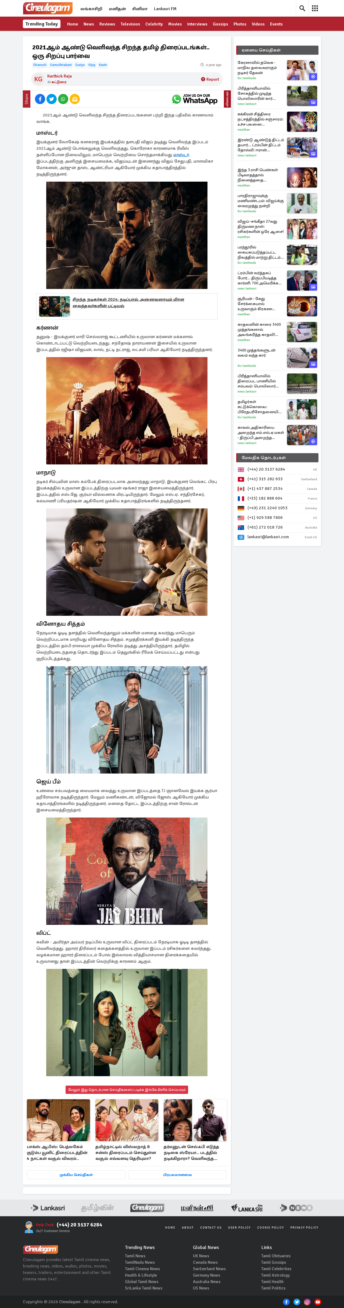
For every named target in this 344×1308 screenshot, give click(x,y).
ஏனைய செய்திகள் (261, 50)
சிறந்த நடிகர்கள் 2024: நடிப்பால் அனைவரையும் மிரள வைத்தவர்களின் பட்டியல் (128, 303)
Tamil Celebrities (276, 1269)
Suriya (80, 65)
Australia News (206, 1281)
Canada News (205, 1262)
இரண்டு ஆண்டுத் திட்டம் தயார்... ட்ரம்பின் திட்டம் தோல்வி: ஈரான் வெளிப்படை (261, 145)
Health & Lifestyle (141, 1275)
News (89, 24)
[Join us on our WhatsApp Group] (194, 99)
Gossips (220, 24)
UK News (201, 1256)
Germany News (206, 1275)
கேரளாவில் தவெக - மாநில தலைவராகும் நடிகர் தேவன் (257, 67)
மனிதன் (117, 9)
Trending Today (42, 24)
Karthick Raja (59, 76)
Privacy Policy (304, 1227)
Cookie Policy (270, 1227)
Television (130, 24)
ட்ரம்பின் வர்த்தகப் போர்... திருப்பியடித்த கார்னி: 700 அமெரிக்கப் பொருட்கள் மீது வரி (259, 278)
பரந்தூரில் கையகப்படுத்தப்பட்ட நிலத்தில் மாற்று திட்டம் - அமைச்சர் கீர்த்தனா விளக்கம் (260, 252)
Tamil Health (272, 1281)
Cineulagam (69, 1302)
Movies (175, 24)
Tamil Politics (273, 1288)
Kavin (103, 65)
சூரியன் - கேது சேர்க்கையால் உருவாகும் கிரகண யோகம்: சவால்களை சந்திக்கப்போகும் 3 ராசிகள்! (257, 304)
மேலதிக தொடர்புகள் (264, 457)
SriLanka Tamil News (143, 1288)
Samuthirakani (61, 65)
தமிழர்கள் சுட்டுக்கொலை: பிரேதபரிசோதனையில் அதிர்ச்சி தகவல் (260, 407)
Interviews (197, 24)
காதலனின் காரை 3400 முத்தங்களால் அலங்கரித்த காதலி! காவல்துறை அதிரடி (259, 329)
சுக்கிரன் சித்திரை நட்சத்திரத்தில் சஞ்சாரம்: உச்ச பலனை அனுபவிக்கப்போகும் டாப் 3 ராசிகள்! (261, 119)
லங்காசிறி (91, 9)
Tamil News (135, 1256)
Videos (258, 24)
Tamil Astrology (275, 1275)
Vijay (91, 65)
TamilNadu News (140, 1262)
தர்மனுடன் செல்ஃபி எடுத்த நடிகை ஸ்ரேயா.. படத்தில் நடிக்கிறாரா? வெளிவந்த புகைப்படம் (191, 1153)
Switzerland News (209, 1269)
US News (201, 1288)
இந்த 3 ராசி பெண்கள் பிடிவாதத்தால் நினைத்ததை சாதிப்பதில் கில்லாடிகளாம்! (258, 175)
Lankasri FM (165, 9)
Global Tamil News (141, 1281)
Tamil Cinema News (142, 1269)
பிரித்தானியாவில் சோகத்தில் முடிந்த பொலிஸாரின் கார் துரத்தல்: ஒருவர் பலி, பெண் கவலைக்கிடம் (257, 93)
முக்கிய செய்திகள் (76, 1175)
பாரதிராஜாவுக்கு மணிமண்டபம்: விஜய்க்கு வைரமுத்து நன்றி (261, 200)
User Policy (239, 1227)
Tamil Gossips (273, 1262)
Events (276, 24)
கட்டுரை (58, 82)
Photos (240, 24)
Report (212, 79)
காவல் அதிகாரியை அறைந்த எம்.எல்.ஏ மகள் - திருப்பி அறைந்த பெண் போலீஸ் (261, 432)
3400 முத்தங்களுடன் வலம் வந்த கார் (256, 353)
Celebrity (154, 24)
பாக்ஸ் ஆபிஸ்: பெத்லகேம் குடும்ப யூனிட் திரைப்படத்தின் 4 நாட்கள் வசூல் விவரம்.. (57, 1152)
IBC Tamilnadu (247, 78)
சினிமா (140, 9)
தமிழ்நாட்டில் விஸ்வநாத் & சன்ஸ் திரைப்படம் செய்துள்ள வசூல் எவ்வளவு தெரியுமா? (125, 1152)
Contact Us (211, 1227)
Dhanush (39, 65)
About (188, 1227)
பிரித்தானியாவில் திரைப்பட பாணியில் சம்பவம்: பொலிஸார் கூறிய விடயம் (257, 381)
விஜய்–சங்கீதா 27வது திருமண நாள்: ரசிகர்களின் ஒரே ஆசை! (261, 226)
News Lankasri (247, 104)
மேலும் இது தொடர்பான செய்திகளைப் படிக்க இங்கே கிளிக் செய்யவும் (127, 1089)
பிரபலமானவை (177, 1175)
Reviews (107, 24)
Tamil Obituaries (276, 1256)
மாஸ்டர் (181, 154)
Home (72, 24)
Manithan (244, 130)
